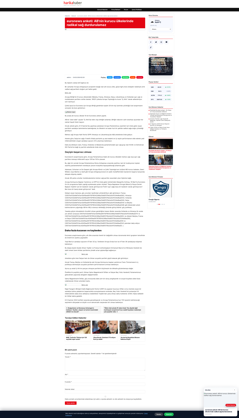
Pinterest (139, 77)
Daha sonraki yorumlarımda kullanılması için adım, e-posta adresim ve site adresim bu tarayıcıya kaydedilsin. (103, 399)
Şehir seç (153, 25)
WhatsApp (125, 77)
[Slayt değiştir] (157, 204)
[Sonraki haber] (169, 60)
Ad (66, 374)
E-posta (68, 382)
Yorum (68, 357)
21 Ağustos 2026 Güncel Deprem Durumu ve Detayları (159, 124)
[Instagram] (161, 42)
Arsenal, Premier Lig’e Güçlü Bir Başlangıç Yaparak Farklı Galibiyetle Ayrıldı (160, 120)
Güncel (74, 16)
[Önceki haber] (165, 60)
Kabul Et (169, 414)
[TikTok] (151, 47)
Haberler (67, 16)
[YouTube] (166, 42)
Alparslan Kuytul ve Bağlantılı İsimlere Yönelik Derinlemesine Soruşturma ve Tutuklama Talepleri (161, 115)
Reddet (159, 414)
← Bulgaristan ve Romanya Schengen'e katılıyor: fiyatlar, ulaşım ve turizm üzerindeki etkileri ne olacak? (82, 310)
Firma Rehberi (115, 9)
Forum (126, 9)
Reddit (132, 77)
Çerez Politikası (137, 9)
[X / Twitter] (156, 42)
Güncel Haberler (102, 9)
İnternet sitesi (69, 389)
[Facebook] (151, 42)
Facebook (117, 77)
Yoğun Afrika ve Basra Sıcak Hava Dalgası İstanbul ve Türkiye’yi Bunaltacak (159, 129)
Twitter (110, 77)
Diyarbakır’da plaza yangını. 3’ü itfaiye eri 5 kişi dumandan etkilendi (160, 110)
